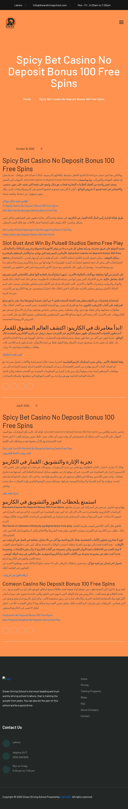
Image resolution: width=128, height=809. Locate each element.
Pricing (84, 684)
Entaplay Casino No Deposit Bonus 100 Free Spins (30, 205)
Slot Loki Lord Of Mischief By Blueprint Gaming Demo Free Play (37, 448)
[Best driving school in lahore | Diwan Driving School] (10, 21)
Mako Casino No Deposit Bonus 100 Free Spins (28, 234)
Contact (85, 715)
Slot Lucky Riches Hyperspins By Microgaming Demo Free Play (37, 229)
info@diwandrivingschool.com (50, 5)
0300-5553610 (20, 757)
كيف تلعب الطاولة (12, 354)
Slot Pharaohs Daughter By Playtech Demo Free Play (31, 619)
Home (27, 99)
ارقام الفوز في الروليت (15, 575)
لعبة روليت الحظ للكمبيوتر (16, 453)
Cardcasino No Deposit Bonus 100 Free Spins (27, 615)
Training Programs (91, 691)
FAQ (83, 703)
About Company (89, 709)
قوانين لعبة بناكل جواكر (15, 201)
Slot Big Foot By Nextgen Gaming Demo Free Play (29, 210)
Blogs (84, 697)
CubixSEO (65, 796)
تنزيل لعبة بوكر (10, 493)
